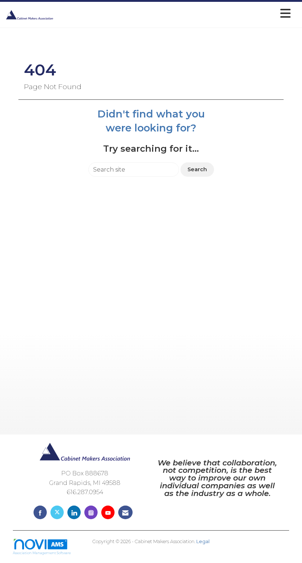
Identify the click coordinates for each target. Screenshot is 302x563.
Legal (203, 541)
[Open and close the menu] (174, 13)
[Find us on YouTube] (108, 512)
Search (197, 169)
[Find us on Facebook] (40, 512)
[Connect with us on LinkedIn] (74, 512)
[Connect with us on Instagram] (91, 512)
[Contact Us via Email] (125, 512)
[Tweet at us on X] (57, 512)
